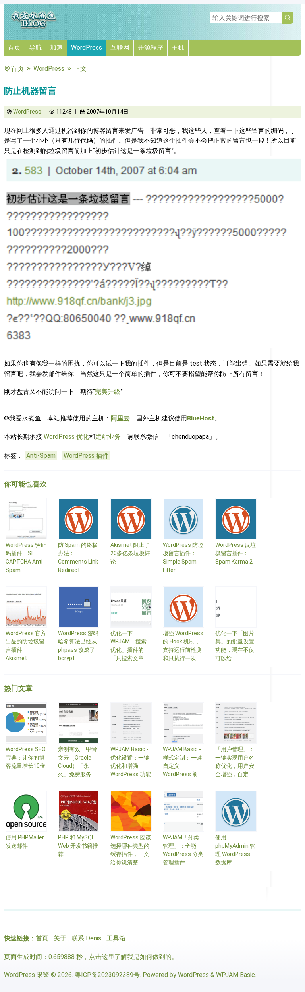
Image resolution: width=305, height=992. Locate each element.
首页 (14, 47)
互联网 (119, 47)
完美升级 (107, 391)
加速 (56, 47)
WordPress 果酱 (26, 974)
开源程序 (150, 47)
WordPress (86, 47)
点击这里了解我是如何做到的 (130, 957)
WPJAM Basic (235, 974)
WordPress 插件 (86, 455)
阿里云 (120, 418)
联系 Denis (86, 938)
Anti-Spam (41, 455)
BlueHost (200, 418)
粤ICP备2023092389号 (107, 974)
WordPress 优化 (66, 436)
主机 (178, 47)
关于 (60, 938)
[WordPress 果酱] (34, 27)
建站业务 (108, 436)
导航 (35, 47)
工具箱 (115, 938)
